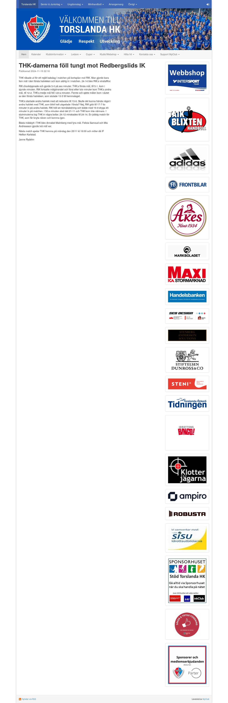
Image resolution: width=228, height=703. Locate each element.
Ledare (75, 54)
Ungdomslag (74, 4)
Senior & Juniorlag (51, 4)
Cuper (89, 54)
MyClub (206, 699)
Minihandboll (95, 4)
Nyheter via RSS (29, 699)
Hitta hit (128, 54)
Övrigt (131, 4)
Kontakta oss (146, 54)
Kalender (36, 54)
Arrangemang (116, 4)
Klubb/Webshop (108, 54)
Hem (23, 54)
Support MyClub (169, 54)
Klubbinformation (55, 54)
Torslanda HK (28, 4)
